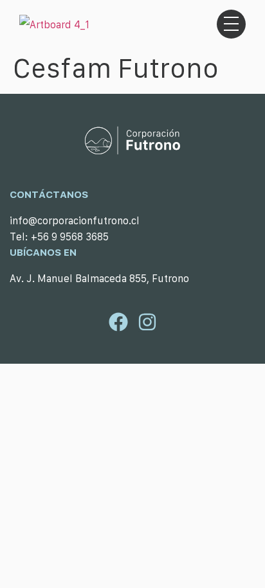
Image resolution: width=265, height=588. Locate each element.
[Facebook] (118, 322)
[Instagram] (147, 322)
